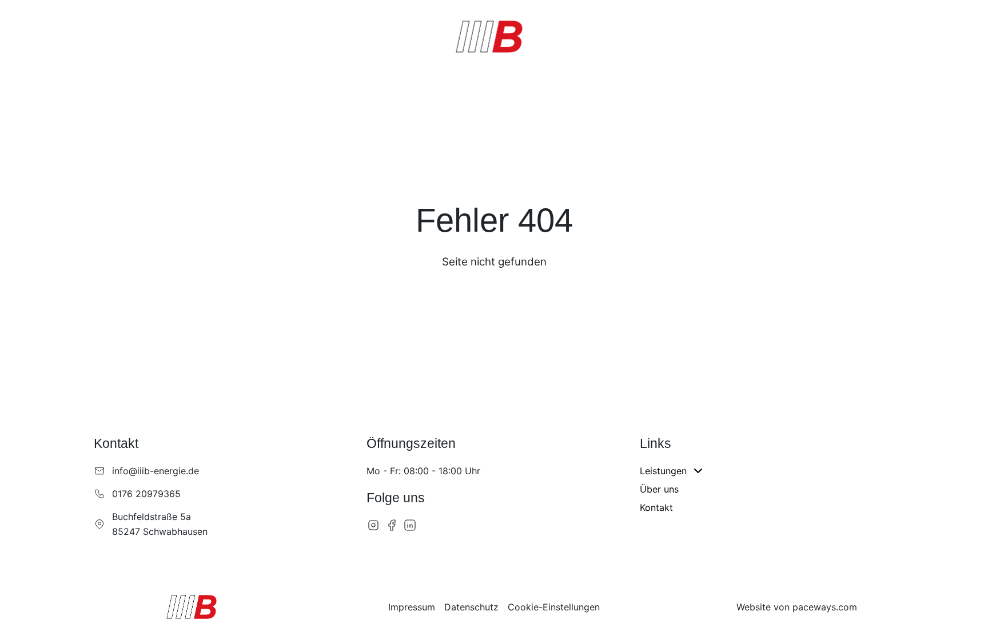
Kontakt (236, 35)
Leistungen (101, 35)
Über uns (182, 35)
